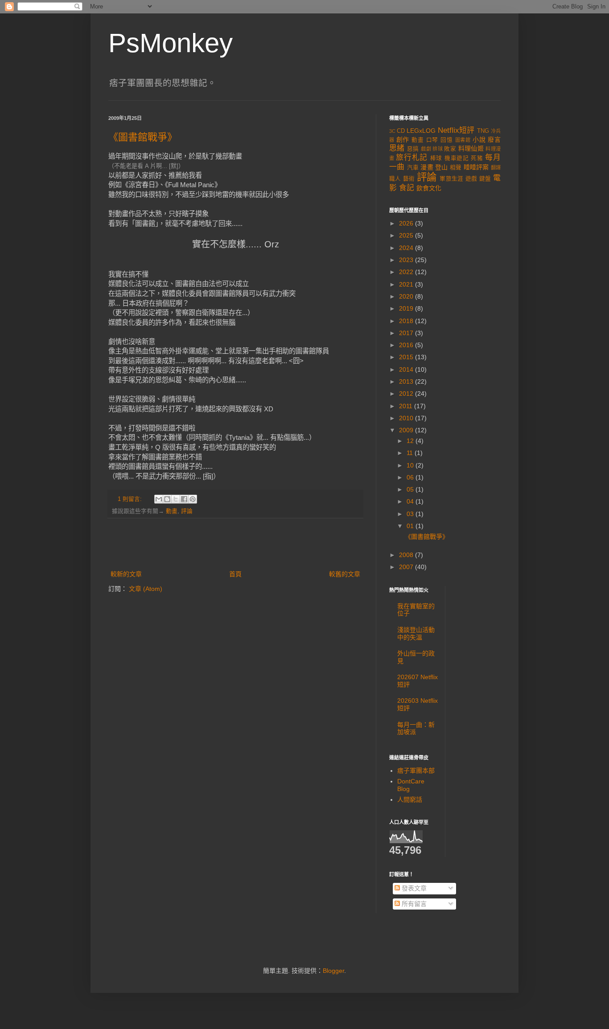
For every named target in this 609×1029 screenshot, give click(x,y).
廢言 (494, 139)
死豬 (477, 158)
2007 (407, 566)
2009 (407, 430)
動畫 (171, 511)
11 (411, 452)
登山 (441, 167)
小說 (479, 139)
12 (411, 440)
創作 (403, 139)
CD (401, 131)
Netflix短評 (456, 130)
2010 (407, 418)
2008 (407, 554)
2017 (407, 332)
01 (411, 525)
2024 (407, 247)
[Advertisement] (235, 544)
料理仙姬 (471, 148)
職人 (395, 179)
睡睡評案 (476, 167)
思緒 (397, 148)
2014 (407, 369)
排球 (437, 149)
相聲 (455, 167)
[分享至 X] (175, 499)
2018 (407, 320)
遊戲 (471, 179)
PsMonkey (170, 43)
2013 (407, 381)
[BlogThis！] (167, 499)
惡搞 (413, 149)
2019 (407, 308)
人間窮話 (409, 799)
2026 (407, 223)
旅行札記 (412, 157)
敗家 (450, 149)
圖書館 (463, 140)
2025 (407, 235)
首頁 (235, 574)
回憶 (446, 140)
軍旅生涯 (451, 179)
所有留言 (413, 903)
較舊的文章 (344, 574)
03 (411, 513)
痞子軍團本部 (416, 770)
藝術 (409, 179)
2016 (407, 344)
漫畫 (426, 167)
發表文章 (413, 888)
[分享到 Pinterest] (192, 499)
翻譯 (496, 167)
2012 (407, 393)
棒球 (436, 158)
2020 (407, 296)
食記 (406, 188)
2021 (407, 284)
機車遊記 (456, 158)
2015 (407, 357)
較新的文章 (126, 574)
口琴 (432, 140)
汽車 (413, 167)
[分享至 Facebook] (184, 499)
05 (411, 489)
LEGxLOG (421, 130)
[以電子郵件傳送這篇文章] (158, 499)
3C (392, 131)
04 (411, 501)
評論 (187, 511)
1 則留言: (131, 499)
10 (411, 465)
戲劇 (426, 149)
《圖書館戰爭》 (142, 137)
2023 (407, 259)
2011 (406, 406)
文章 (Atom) (145, 588)
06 (411, 477)
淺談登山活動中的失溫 (416, 633)
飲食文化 (428, 188)
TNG (483, 131)
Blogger (333, 970)
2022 (407, 271)
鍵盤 (485, 179)
